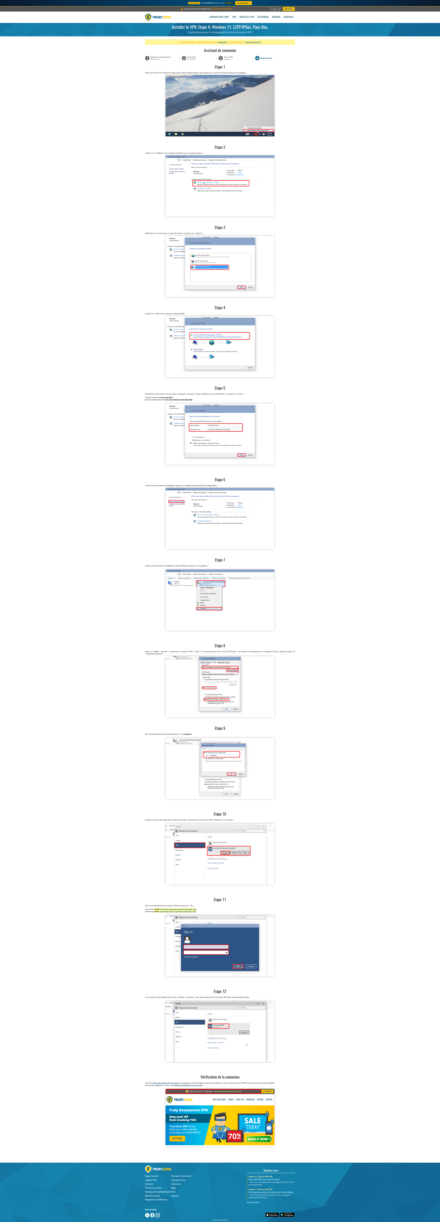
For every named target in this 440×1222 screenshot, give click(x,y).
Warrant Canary (152, 1195)
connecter (222, 42)
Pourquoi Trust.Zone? (219, 17)
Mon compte (289, 9)
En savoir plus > (253, 1202)
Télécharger (263, 17)
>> (223, 9)
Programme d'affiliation (156, 1199)
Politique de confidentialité (158, 1191)
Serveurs (276, 17)
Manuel (175, 1195)
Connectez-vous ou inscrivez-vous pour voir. (178, 909)
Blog (173, 1187)
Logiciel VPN (150, 1180)
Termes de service (153, 1187)
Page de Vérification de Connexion (188, 1085)
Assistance (288, 17)
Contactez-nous (178, 1180)
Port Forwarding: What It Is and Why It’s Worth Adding (271, 1192)
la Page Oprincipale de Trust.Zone (165, 1083)
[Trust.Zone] (158, 17)
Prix (234, 17)
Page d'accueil (151, 1176)
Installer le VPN (246, 17)
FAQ (173, 1191)
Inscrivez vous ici (253, 42)
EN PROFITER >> (243, 3)
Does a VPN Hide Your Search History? (264, 1179)
